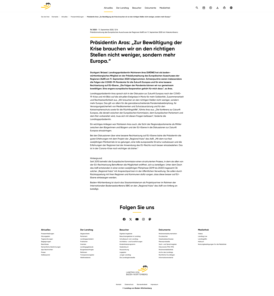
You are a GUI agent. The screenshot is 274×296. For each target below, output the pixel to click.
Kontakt (118, 284)
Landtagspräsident (87, 239)
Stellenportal (45, 255)
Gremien (83, 244)
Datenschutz (129, 284)
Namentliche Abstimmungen (51, 247)
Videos (200, 233)
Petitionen (83, 252)
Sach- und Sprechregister (168, 244)
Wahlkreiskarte (85, 257)
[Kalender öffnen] (203, 7)
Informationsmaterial (166, 257)
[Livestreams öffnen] (210, 7)
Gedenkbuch (124, 247)
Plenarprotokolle (164, 241)
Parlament (83, 236)
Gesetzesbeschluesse (166, 239)
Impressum (154, 284)
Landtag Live (202, 236)
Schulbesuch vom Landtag (129, 239)
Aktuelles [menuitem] (108, 8)
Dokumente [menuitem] (150, 8)
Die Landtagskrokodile (127, 257)
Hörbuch (201, 241)
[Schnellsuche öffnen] (197, 7)
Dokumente (165, 229)
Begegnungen (46, 241)
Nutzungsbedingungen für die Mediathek (212, 244)
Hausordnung (124, 249)
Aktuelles (64, 17)
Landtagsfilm (202, 239)
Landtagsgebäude (86, 247)
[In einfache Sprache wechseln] (217, 7)
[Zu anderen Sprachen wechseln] (231, 7)
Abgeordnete (84, 233)
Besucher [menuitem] (136, 8)
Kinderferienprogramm (127, 244)
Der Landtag (86, 229)
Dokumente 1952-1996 (166, 247)
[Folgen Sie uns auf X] (130, 219)
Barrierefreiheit (142, 284)
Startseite (55, 17)
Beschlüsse (45, 244)
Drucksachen (163, 236)
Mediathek (203, 229)
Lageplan (123, 252)
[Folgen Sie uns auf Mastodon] (149, 219)
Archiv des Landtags (166, 252)
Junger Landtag (125, 255)
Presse (43, 252)
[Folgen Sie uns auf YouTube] (137, 219)
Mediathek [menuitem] (165, 8)
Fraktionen (84, 241)
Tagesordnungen (47, 239)
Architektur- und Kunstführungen (131, 241)
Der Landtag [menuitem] (122, 8)
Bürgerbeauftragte (87, 249)
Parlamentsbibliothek (166, 249)
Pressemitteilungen (77, 17)
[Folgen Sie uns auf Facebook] (124, 219)
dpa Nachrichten (47, 249)
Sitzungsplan (45, 236)
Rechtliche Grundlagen (167, 255)
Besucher (124, 229)
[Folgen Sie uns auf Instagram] (143, 219)
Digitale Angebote (126, 233)
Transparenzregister (87, 255)
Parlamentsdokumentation (168, 233)
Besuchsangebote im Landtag (130, 236)
